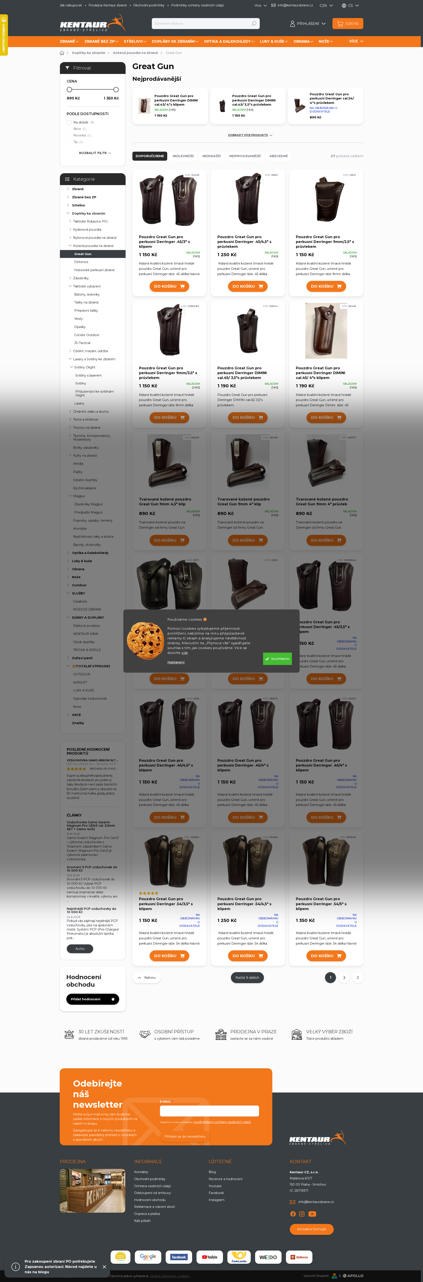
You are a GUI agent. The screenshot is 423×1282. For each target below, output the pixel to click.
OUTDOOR (81, 674)
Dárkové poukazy (86, 626)
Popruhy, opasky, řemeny (93, 520)
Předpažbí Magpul (88, 512)
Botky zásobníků (86, 448)
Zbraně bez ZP (84, 197)
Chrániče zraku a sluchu (91, 412)
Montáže (80, 529)
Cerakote (80, 601)
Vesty (78, 319)
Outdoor (79, 585)
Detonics (81, 262)
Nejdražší (211, 156)
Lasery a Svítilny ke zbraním (94, 359)
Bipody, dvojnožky (87, 545)
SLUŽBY (78, 593)
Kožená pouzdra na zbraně (93, 246)
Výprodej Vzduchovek (90, 699)
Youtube (215, 1186)
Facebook (216, 1193)
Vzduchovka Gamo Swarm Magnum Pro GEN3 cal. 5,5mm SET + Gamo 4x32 (91, 825)
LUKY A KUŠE (83, 690)
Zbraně (78, 189)
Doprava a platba (147, 1214)
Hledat (254, 24)
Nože (76, 577)
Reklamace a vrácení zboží (154, 1207)
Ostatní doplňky (85, 480)
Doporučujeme (150, 156)
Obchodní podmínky (149, 5)
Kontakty (141, 1172)
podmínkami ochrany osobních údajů (223, 1122)
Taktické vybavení (86, 286)
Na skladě (83, 122)
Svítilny (80, 383)
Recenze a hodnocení (225, 1179)
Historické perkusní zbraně (94, 270)
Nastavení (176, 662)
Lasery (79, 403)
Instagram (216, 1200)
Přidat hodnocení (85, 999)
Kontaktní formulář (311, 1229)
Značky (78, 723)
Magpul (79, 496)
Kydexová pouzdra (87, 230)
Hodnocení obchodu (150, 1200)
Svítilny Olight (84, 367)
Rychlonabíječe (84, 488)
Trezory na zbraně (86, 428)
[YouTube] (312, 1213)
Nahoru (150, 978)
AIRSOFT (80, 682)
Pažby (78, 472)
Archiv (80, 949)
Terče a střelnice (85, 419)
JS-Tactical (82, 343)
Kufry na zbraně (85, 456)
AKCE (76, 715)
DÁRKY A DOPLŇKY (88, 618)
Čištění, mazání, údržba (90, 351)
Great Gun (82, 254)
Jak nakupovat (71, 5)
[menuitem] (70, 41)
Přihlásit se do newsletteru (185, 1137)
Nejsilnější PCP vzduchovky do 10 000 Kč (91, 910)
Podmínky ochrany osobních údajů (197, 5)
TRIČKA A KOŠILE (87, 650)
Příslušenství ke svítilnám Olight (94, 393)
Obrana (78, 569)
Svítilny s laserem (88, 375)
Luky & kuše (82, 561)
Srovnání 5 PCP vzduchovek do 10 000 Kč (92, 868)
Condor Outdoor (86, 335)
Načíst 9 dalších (247, 978)
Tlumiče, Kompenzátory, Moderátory (92, 437)
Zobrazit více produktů (248, 135)
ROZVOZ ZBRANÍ (87, 609)
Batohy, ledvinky (87, 294)
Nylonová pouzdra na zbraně (95, 238)
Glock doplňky (84, 642)
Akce (79, 129)
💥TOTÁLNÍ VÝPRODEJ (91, 666)
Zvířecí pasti (82, 658)
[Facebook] (293, 1213)
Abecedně (278, 156)
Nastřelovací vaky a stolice (93, 537)
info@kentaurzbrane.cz (316, 1202)
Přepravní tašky (86, 311)
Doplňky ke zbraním (88, 213)
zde (185, 653)
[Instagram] (302, 1213)
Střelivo (78, 205)
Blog (212, 1172)
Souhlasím (280, 659)
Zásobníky (81, 278)
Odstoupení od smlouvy (152, 1193)
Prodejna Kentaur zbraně (108, 5)
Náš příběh (142, 1221)
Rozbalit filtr (93, 153)
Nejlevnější (183, 156)
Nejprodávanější (245, 156)
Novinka (81, 135)
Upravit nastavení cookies (169, 1276)
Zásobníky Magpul (88, 504)
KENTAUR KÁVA (85, 634)
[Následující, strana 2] (344, 977)
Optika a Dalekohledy (90, 553)
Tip (77, 142)
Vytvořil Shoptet (316, 1276)
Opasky (80, 327)
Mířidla (78, 464)
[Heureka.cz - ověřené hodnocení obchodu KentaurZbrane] (120, 1257)
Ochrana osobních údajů (152, 1186)
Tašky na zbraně (86, 302)
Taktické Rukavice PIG (90, 221)
